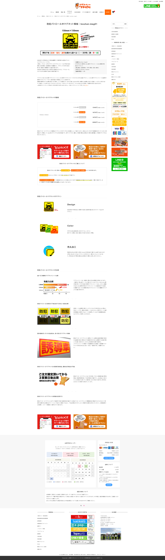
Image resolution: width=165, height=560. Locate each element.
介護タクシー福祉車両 (117, 46)
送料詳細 (109, 484)
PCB (113, 39)
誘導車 (113, 64)
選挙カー (114, 56)
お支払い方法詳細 (109, 458)
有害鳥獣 (114, 36)
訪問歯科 (114, 51)
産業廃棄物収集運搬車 (117, 48)
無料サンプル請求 (148, 1)
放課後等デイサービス (117, 53)
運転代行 (114, 79)
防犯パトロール (115, 71)
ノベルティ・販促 (115, 59)
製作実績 (141, 1)
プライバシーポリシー (101, 554)
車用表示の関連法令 (91, 554)
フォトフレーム (115, 61)
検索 (125, 24)
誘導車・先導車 (115, 34)
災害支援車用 (115, 31)
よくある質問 (155, 1)
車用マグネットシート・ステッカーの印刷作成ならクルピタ (82, 558)
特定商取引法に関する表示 (80, 554)
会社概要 (161, 1)
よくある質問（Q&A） (63, 554)
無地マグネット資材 (116, 77)
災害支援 (114, 66)
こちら (86, 85)
